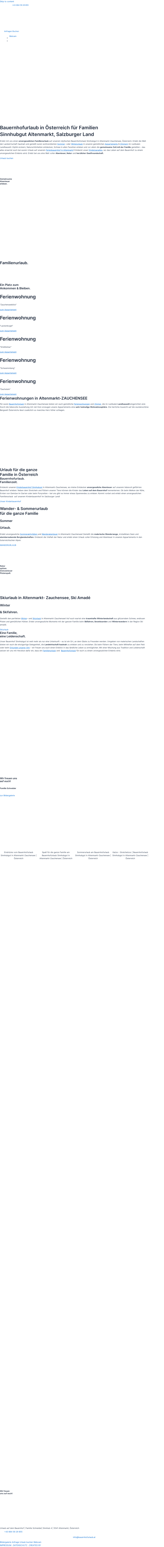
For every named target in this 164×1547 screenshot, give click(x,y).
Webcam (12, 36)
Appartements (111, 144)
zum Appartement (8, 309)
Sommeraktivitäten (29, 534)
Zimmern (124, 144)
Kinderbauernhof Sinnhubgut (29, 487)
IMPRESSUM (5, 1545)
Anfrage (15, 1542)
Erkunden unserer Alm (20, 647)
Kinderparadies (95, 150)
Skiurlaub (37, 618)
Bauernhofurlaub (16, 404)
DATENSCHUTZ (20, 1545)
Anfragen (8, 31)
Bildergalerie (5, 1542)
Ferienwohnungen (82, 404)
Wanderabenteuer (50, 534)
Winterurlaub (77, 144)
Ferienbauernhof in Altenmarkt (59, 150)
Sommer (61, 144)
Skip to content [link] (7, 1)
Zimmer (97, 404)
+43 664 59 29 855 (13, 1531)
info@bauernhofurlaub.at (83, 1537)
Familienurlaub (49, 650)
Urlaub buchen (26, 1542)
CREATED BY (35, 1545)
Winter (24, 618)
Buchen (15, 31)
